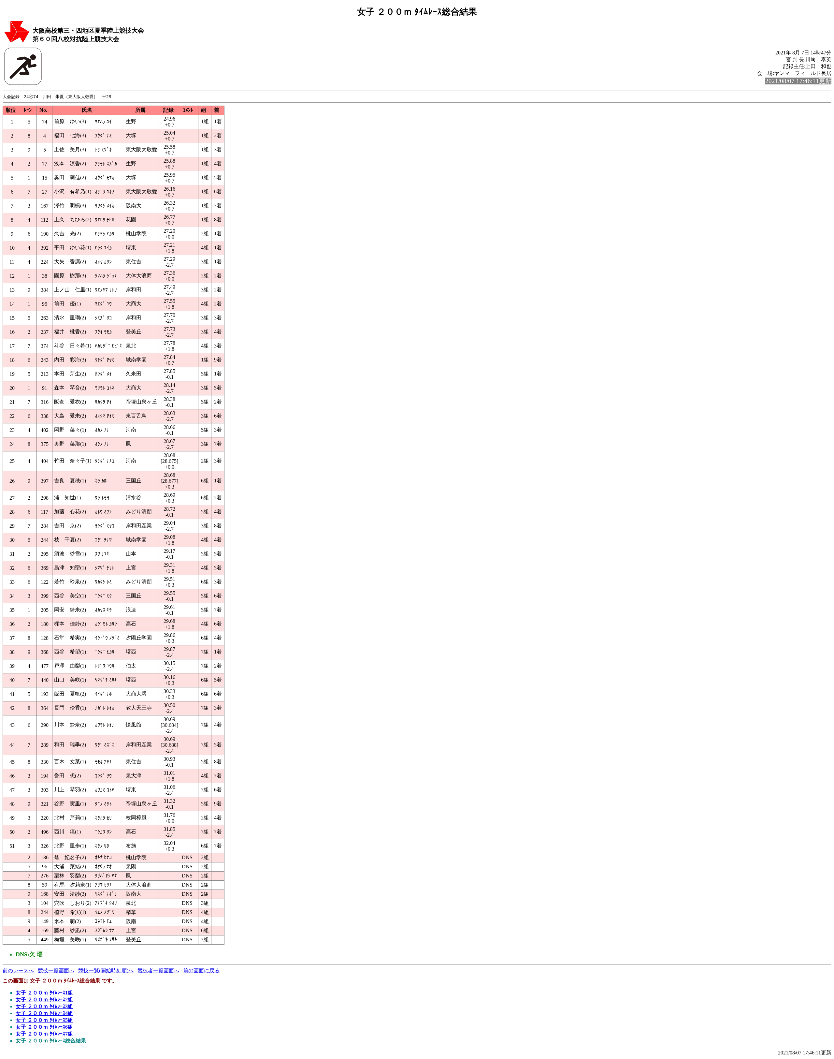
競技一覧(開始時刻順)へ (106, 970)
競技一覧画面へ (56, 970)
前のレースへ (18, 970)
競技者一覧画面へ (158, 970)
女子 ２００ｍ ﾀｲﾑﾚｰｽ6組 (44, 1027)
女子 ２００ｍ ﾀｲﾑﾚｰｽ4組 (44, 1013)
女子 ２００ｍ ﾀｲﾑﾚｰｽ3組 (44, 1006)
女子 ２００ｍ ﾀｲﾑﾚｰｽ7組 (44, 1034)
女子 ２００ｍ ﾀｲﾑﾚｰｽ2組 (44, 999)
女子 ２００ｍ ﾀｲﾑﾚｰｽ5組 (44, 1020)
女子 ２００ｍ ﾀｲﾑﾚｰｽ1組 (44, 992)
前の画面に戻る (201, 970)
